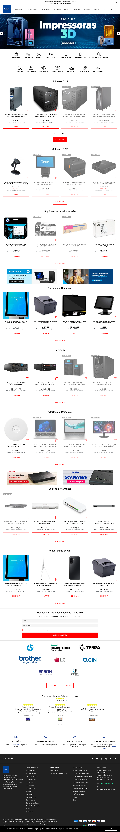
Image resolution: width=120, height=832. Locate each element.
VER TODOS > (60, 140)
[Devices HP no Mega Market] (32, 276)
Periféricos (29, 809)
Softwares (29, 812)
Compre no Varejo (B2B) (81, 773)
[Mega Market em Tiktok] (115, 759)
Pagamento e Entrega (80, 788)
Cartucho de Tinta (32, 776)
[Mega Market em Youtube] (111, 759)
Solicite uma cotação (71, 2)
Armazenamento (31, 773)
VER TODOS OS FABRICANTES (60, 685)
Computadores (31, 782)
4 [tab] (63, 133)
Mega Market (20, 819)
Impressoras (30, 794)
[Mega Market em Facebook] (97, 759)
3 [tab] (60, 133)
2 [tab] (57, 133)
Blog (74, 800)
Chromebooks (30, 779)
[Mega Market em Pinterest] (101, 759)
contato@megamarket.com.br (106, 788)
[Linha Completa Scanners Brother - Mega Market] (88, 477)
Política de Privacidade (80, 782)
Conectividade (31, 785)
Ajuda (75, 797)
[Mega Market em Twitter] (92, 759)
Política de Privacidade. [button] (70, 829)
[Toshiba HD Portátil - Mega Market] (32, 477)
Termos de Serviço (79, 785)
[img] (60, 699)
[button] (58, 724)
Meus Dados (54, 770)
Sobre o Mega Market (80, 770)
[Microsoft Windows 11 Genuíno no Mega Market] (88, 276)
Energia (28, 791)
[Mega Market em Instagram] (106, 759)
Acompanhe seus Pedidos (58, 773)
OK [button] (111, 829)
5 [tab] (66, 133)
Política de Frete (78, 794)
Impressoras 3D (31, 797)
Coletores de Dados (32, 803)
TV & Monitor (30, 800)
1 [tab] (54, 133)
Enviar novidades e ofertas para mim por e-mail (38, 630)
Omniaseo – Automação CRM (83, 776)
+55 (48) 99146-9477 (107, 783)
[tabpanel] (16, 107)
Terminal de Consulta (33, 806)
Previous (4, 107)
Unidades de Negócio (80, 779)
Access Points (30, 770)
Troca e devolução (79, 791)
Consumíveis (30, 788)
